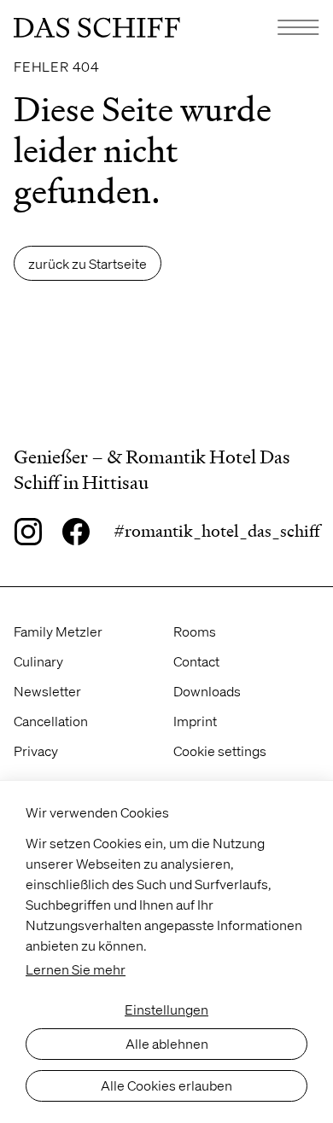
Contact (196, 661)
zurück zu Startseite (87, 263)
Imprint (195, 721)
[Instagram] (28, 531)
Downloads (207, 691)
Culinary (38, 661)
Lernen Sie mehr (76, 969)
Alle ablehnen (167, 1043)
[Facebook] (76, 531)
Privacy (36, 750)
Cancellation (51, 721)
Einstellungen (166, 1009)
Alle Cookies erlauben (166, 1085)
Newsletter (47, 691)
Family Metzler (58, 631)
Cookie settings (219, 750)
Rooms (194, 631)
